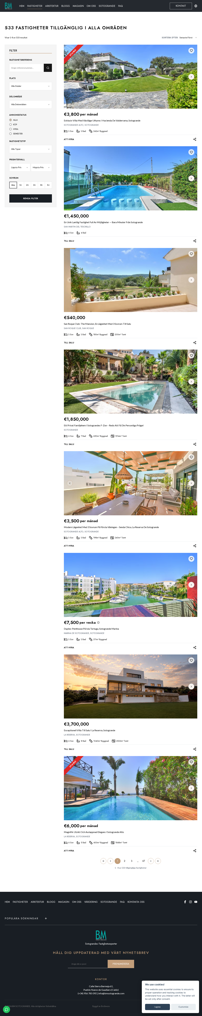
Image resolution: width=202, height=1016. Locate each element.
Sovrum (13, 177)
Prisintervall (17, 159)
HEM (7, 902)
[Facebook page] (185, 901)
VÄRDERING (91, 902)
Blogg (65, 6)
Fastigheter (34, 6)
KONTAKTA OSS (135, 902)
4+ (41, 185)
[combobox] (188, 38)
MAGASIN (63, 902)
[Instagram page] (190, 901)
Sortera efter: (170, 37)
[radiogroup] (30, 127)
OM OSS (76, 902)
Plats (12, 78)
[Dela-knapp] (194, 139)
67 (143, 861)
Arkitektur (51, 6)
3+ (34, 185)
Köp (15, 124)
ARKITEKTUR (37, 902)
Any (13, 185)
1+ (20, 185)
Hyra (15, 129)
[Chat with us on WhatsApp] (6, 1009)
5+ (48, 185)
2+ (27, 185)
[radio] (10, 120)
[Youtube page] (195, 901)
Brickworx (105, 1006)
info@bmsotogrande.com (111, 993)
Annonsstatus (17, 114)
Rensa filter (30, 198)
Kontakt (181, 6)
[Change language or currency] (195, 5)
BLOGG (51, 902)
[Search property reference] (48, 68)
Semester (18, 134)
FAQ (120, 6)
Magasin (78, 6)
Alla (15, 120)
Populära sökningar (21, 918)
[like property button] (191, 51)
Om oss (91, 6)
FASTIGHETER (20, 902)
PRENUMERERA (121, 964)
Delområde (15, 96)
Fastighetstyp (17, 141)
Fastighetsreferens (20, 59)
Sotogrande (107, 6)
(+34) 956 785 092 (87, 993)
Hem (21, 6)
